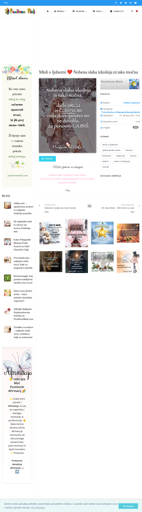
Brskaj (61, 11)
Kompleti (118, 11)
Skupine (80, 11)
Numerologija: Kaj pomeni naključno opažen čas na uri (23, 279)
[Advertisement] (71, 43)
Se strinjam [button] (128, 506)
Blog (6, 3)
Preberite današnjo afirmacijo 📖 (17, 466)
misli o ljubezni (110, 145)
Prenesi (48, 159)
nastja (105, 167)
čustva (129, 150)
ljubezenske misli (111, 150)
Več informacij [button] (38, 507)
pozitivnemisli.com (18, 175)
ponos (133, 156)
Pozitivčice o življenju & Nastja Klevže (121, 112)
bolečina (106, 156)
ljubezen (120, 156)
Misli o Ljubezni (132, 102)
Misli (99, 11)
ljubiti (105, 161)
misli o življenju (122, 161)
